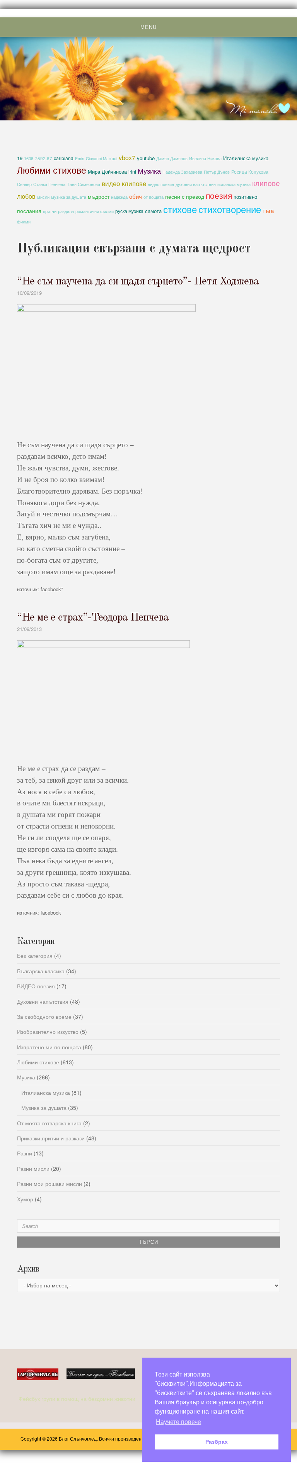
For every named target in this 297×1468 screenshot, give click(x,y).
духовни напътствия (196, 184)
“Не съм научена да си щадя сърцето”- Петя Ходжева (138, 281)
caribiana (63, 158)
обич (135, 196)
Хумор (25, 1199)
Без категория (35, 955)
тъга (268, 210)
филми (24, 222)
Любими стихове (51, 169)
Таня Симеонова (83, 184)
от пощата (153, 197)
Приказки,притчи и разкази (51, 1138)
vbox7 (127, 157)
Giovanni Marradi (101, 158)
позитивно (245, 196)
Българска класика (41, 971)
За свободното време (44, 1016)
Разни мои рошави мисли (49, 1183)
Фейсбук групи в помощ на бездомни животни (78, 1398)
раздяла (66, 211)
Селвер (24, 184)
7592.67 (43, 158)
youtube (146, 158)
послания (29, 211)
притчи (49, 211)
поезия (219, 195)
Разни (24, 1153)
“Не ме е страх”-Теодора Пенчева (93, 617)
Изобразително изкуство (48, 1031)
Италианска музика (245, 158)
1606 (28, 158)
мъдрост (98, 196)
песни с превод (184, 196)
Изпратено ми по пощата (49, 1047)
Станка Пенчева (49, 184)
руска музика (129, 211)
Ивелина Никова (205, 158)
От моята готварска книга (49, 1123)
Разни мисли (33, 1168)
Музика (149, 171)
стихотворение (229, 209)
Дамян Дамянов (172, 158)
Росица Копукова (249, 171)
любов (26, 196)
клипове (266, 183)
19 (19, 158)
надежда (119, 197)
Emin (79, 158)
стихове (180, 209)
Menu (148, 27)
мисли (43, 197)
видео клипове (124, 183)
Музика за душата (44, 1107)
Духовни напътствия (42, 1001)
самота (153, 211)
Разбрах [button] (216, 1442)
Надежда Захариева (182, 172)
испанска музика (234, 184)
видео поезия (161, 184)
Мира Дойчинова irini (112, 171)
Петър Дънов (217, 172)
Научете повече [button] (178, 1422)
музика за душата (68, 197)
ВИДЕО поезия (36, 986)
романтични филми (94, 211)
